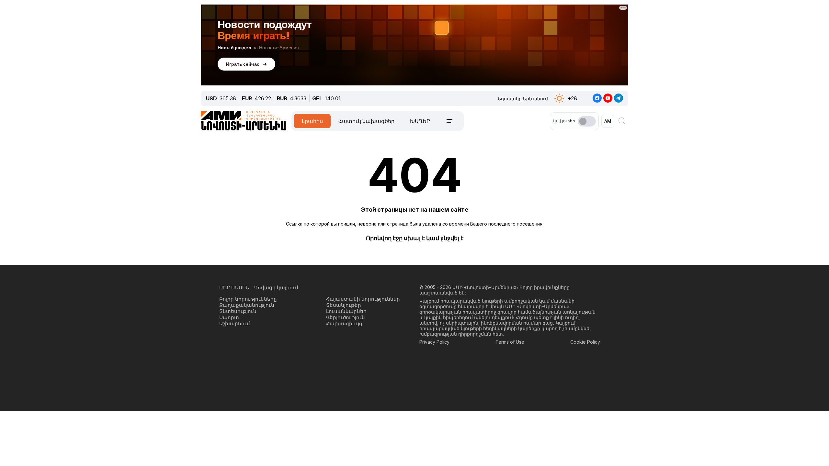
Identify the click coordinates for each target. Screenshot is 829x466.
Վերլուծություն (345, 317)
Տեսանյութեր (343, 305)
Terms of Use (509, 342)
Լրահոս (312, 121)
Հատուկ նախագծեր (366, 121)
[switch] (587, 121)
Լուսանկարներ (346, 311)
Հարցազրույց (344, 323)
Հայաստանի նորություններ (363, 299)
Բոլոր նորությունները (248, 299)
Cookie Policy (585, 342)
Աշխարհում (234, 323)
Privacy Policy (434, 342)
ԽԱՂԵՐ (420, 121)
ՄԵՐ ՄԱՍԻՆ (234, 287)
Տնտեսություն (237, 311)
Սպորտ (229, 317)
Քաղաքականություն (246, 305)
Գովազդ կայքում (276, 287)
